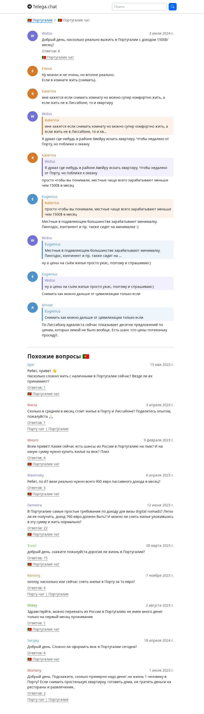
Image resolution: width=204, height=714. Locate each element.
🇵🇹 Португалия (39, 20)
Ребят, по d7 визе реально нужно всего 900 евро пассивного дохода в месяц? (93, 481)
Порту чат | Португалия (47, 428)
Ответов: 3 (36, 487)
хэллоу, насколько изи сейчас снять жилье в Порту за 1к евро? (81, 581)
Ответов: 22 (37, 528)
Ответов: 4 (36, 457)
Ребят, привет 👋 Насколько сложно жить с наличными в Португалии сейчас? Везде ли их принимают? (89, 376)
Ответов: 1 (36, 387)
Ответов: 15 (37, 557)
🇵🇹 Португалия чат (58, 57)
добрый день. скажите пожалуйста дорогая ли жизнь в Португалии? (86, 551)
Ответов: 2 (36, 693)
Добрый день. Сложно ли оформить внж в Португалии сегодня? (82, 646)
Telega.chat (45, 6)
